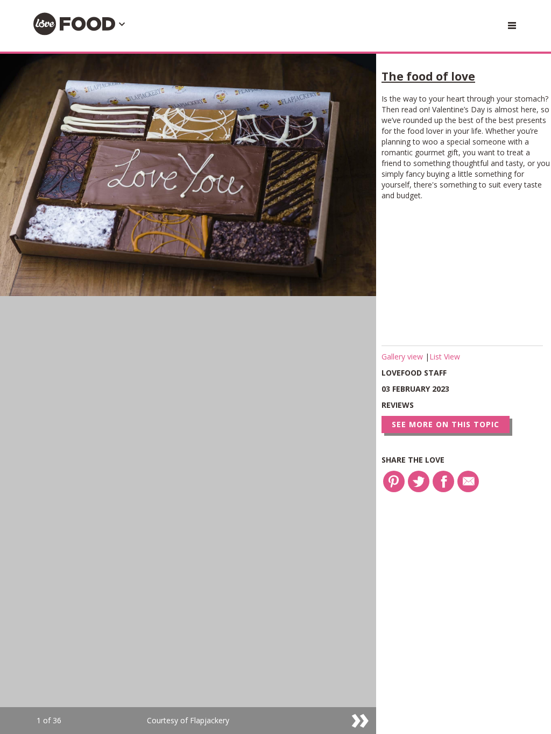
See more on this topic (445, 424)
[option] (188, 394)
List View (444, 356)
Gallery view (403, 356)
